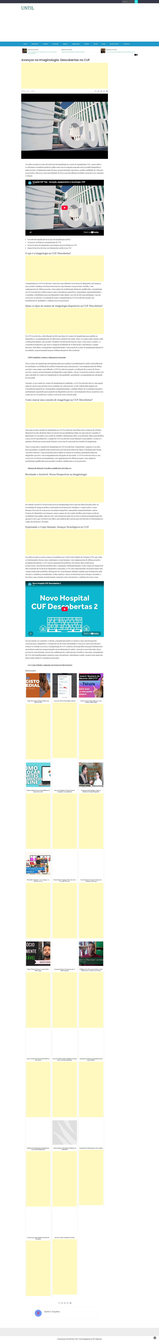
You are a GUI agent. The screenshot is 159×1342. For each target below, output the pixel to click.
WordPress (70, 1339)
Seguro (65, 44)
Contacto (126, 44)
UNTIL (27, 8)
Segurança (76, 44)
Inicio (25, 44)
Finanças (55, 44)
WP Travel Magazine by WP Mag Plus (88, 1339)
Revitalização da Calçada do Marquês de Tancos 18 (120, 52)
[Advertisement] (79, 28)
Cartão (86, 44)
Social (95, 44)
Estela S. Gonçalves (52, 1311)
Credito (45, 44)
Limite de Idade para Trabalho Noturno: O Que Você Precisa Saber (42, 52)
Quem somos (114, 44)
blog (32, 91)
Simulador (35, 44)
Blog (103, 44)
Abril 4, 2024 (26, 91)
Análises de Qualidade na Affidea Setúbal (72, 52)
